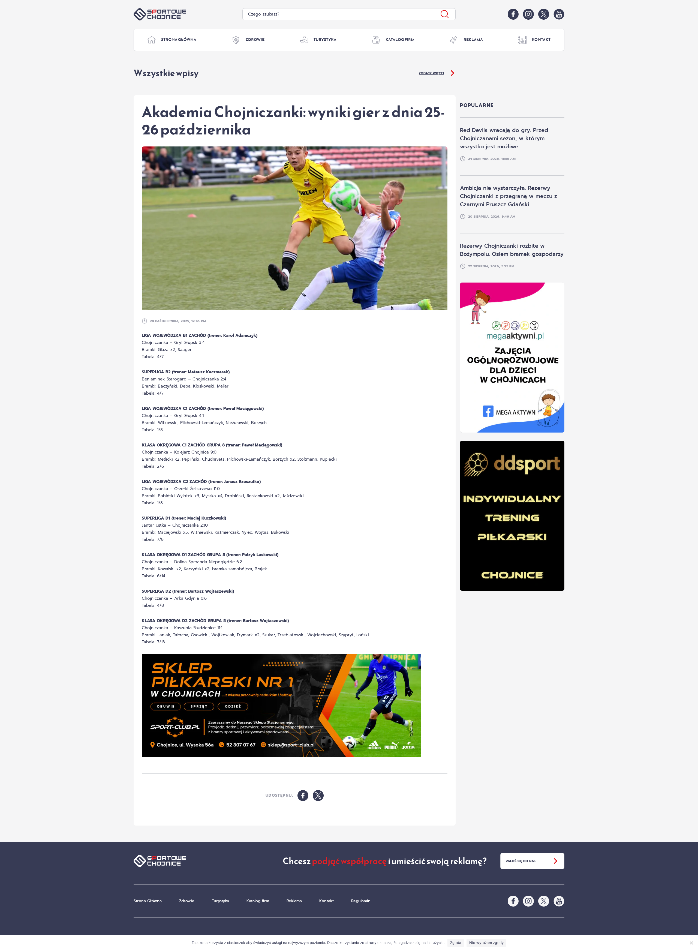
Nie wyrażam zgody (486, 942)
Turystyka (325, 40)
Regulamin (361, 901)
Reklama (473, 40)
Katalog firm (400, 40)
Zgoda (455, 942)
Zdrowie (254, 40)
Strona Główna (178, 40)
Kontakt (541, 40)
